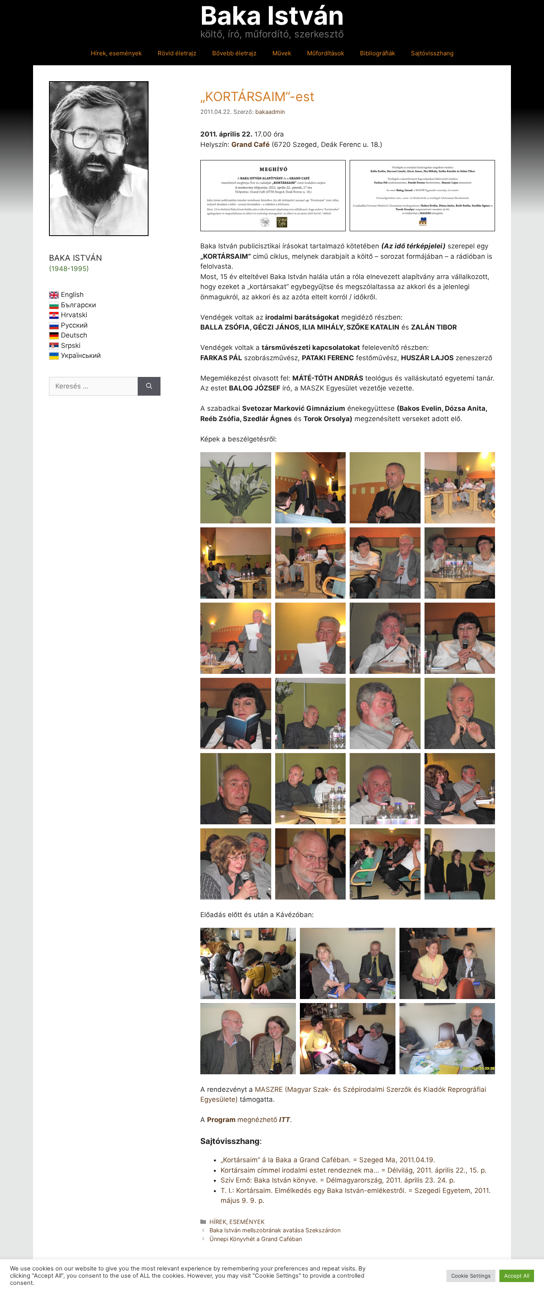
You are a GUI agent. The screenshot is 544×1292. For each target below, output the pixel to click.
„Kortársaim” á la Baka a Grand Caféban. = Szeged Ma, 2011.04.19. (328, 1160)
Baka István (272, 15)
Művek (281, 53)
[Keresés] (149, 386)
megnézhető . (249, 1120)
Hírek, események (116, 53)
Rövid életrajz (177, 53)
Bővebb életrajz (234, 53)
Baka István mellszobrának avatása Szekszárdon (274, 1230)
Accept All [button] (516, 1275)
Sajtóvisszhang (432, 53)
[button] (273, 195)
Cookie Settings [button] (471, 1275)
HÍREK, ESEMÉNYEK (236, 1221)
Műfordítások (325, 53)
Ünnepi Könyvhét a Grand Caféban (255, 1238)
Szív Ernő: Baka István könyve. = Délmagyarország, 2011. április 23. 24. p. (338, 1180)
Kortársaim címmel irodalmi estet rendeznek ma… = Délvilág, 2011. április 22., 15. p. (354, 1170)
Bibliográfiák (377, 53)
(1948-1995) (69, 269)
